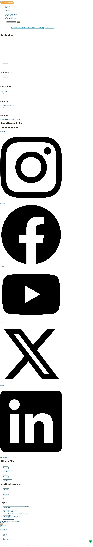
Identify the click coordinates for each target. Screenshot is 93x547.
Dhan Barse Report (9, 15)
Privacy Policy (6, 471)
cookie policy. (68, 545)
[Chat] (90, 541)
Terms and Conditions (7, 470)
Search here (3, 22)
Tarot (6, 8)
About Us (5, 464)
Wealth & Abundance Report (11, 14)
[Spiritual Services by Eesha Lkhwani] (3, 5)
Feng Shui (5, 535)
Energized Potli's (6, 532)
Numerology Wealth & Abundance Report (12, 508)
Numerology (7, 6)
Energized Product (7, 539)
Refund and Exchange (7, 468)
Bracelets (5, 542)
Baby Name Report (9, 17)
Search (2, 522)
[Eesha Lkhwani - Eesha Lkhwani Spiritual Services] (4, 1)
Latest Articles (6, 467)
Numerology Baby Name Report (10, 510)
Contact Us (5, 466)
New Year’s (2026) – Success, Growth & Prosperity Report (16, 506)
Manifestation (8, 10)
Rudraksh (5, 534)
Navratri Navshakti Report (11, 18)
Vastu (6, 7)
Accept (73, 545)
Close (1, 525)
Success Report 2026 (9, 12)
